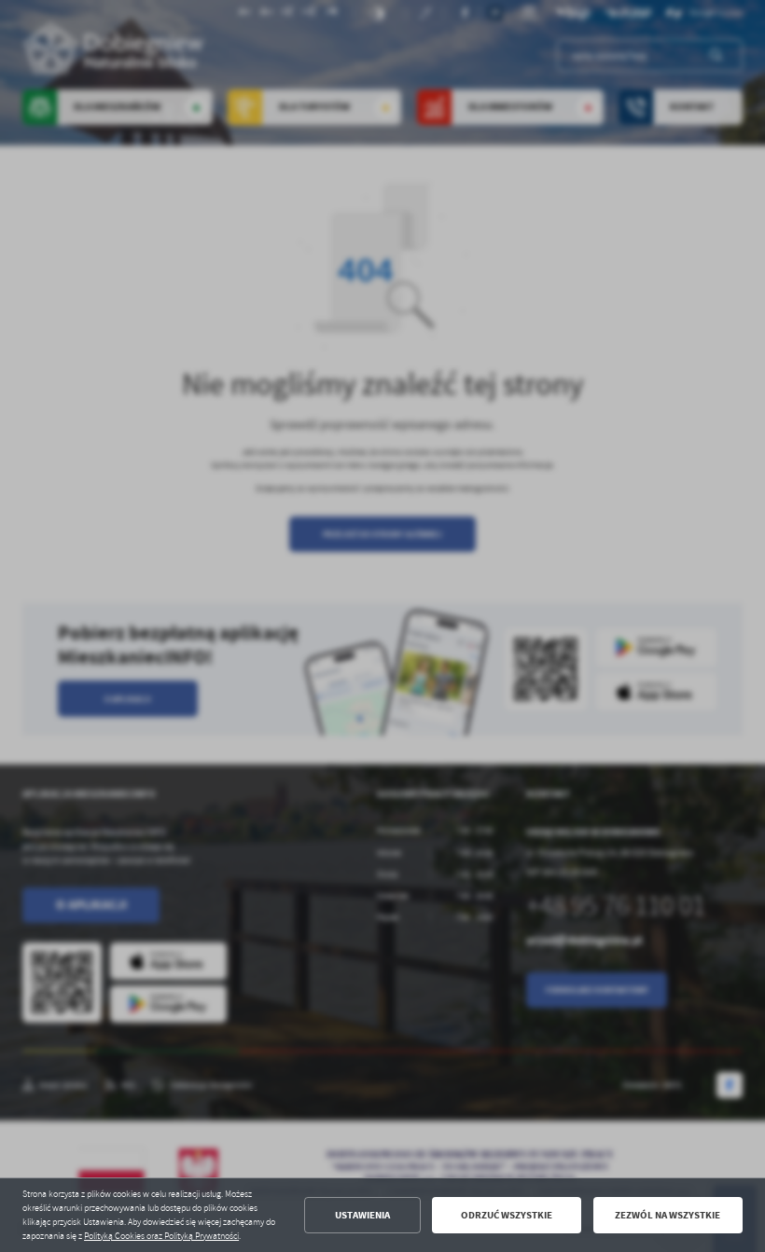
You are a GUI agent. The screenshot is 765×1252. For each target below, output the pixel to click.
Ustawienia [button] (362, 1215)
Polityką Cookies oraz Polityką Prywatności (161, 1236)
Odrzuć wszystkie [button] (506, 1215)
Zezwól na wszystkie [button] (667, 1215)
